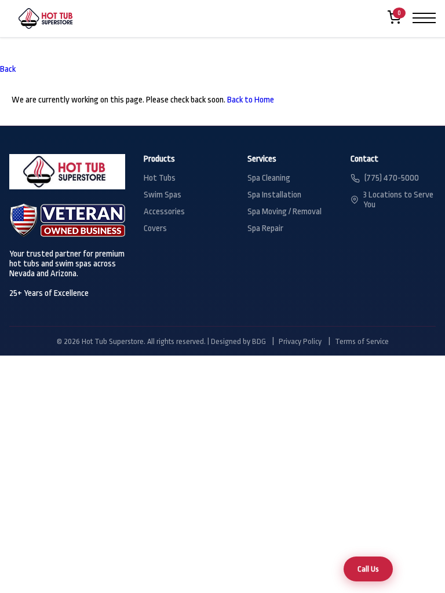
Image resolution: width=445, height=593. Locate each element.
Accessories (164, 212)
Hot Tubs (160, 178)
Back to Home (250, 100)
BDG (259, 341)
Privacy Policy (300, 341)
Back (8, 69)
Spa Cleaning (268, 178)
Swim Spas (162, 195)
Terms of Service (362, 341)
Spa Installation (274, 195)
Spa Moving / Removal (284, 212)
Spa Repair (265, 228)
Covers (155, 228)
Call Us (368, 569)
